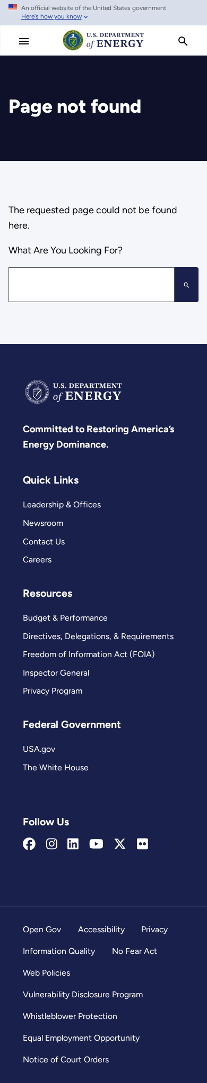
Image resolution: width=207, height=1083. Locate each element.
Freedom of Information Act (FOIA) (89, 654)
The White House (56, 767)
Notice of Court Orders (66, 1059)
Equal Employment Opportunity (81, 1038)
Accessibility (101, 929)
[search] (183, 41)
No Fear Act (134, 951)
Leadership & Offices (62, 504)
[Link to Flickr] (142, 844)
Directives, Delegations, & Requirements (98, 636)
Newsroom (43, 523)
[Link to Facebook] (29, 844)
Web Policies (46, 973)
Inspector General (56, 673)
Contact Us (44, 541)
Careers (37, 559)
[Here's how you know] (103, 12)
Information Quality (59, 951)
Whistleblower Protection (70, 1016)
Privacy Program (52, 691)
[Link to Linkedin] (73, 844)
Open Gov (42, 929)
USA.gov (39, 749)
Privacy (154, 929)
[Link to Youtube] (96, 844)
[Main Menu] (23, 41)
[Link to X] (120, 844)
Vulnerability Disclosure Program (83, 994)
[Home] (103, 49)
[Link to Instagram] (51, 844)
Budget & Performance (65, 618)
